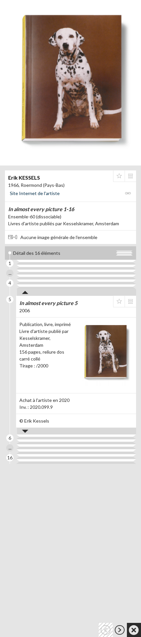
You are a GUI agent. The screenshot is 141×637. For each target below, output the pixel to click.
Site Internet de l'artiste (35, 193)
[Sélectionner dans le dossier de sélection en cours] (119, 176)
